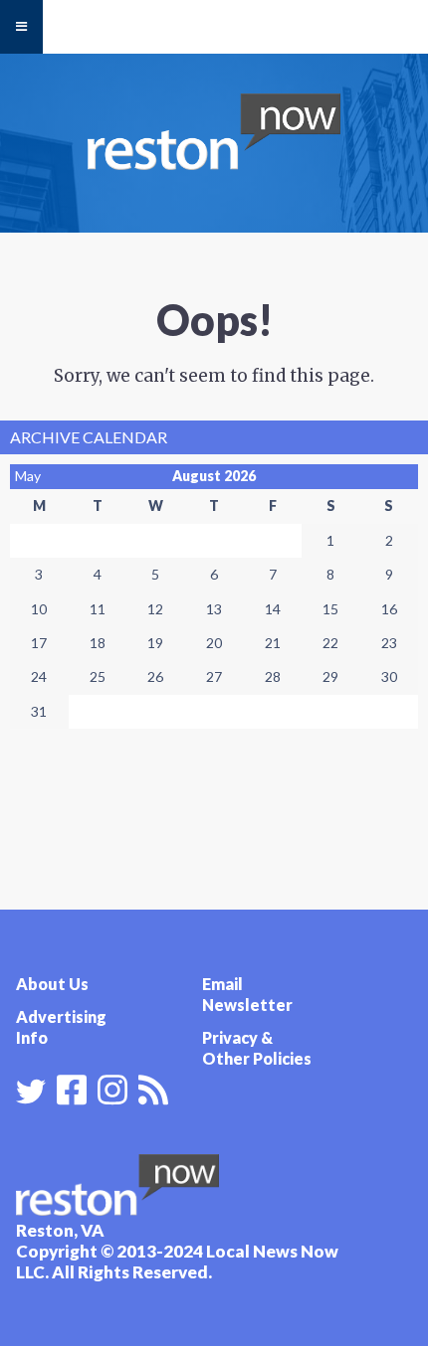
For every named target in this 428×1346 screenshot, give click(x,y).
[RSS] (153, 1087)
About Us (52, 983)
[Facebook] (72, 1087)
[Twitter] (31, 1091)
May (28, 475)
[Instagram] (112, 1087)
